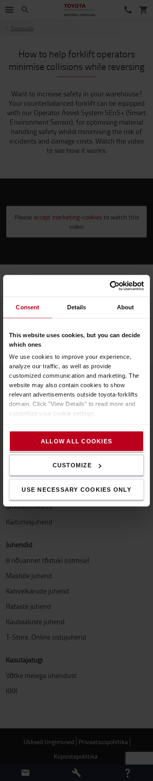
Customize (72, 465)
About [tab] (125, 307)
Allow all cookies (76, 440)
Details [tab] (76, 307)
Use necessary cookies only (76, 489)
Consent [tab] (27, 307)
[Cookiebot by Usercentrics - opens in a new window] (110, 286)
